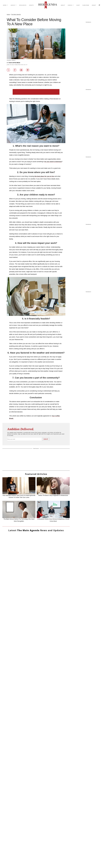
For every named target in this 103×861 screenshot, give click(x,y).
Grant (94, 5)
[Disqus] (36, 710)
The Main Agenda (16, 14)
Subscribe (85, 5)
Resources (22, 5)
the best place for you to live (44, 176)
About (63, 5)
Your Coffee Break (14, 62)
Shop (78, 5)
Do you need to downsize (53, 161)
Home (8, 14)
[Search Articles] (99, 5)
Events (31, 5)
